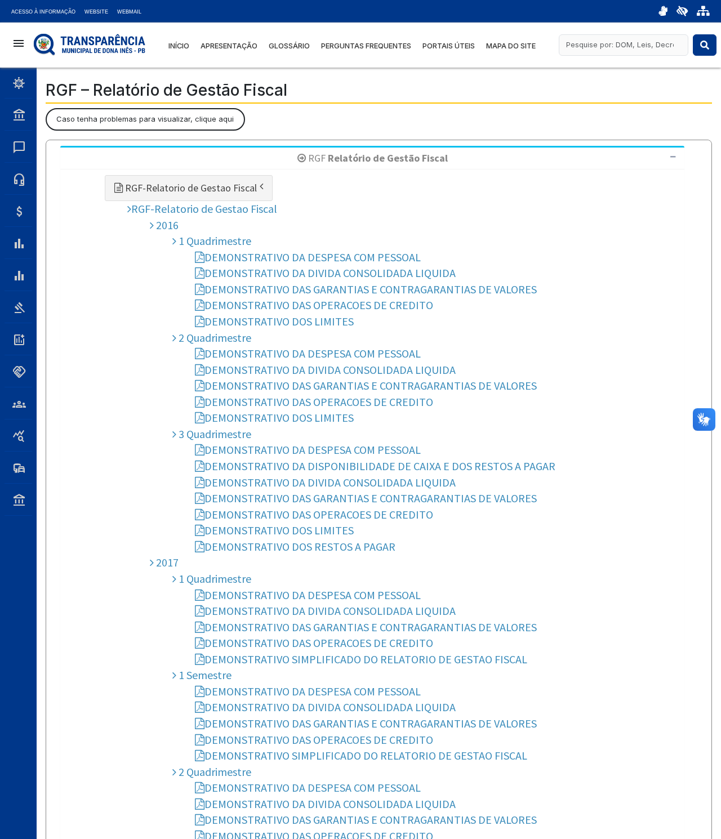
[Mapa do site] (703, 11)
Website (96, 12)
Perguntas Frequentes (366, 46)
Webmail (129, 12)
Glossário (289, 46)
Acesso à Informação (43, 12)
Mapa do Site (511, 46)
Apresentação (229, 46)
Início (178, 46)
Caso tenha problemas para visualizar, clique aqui (145, 118)
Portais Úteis (448, 46)
